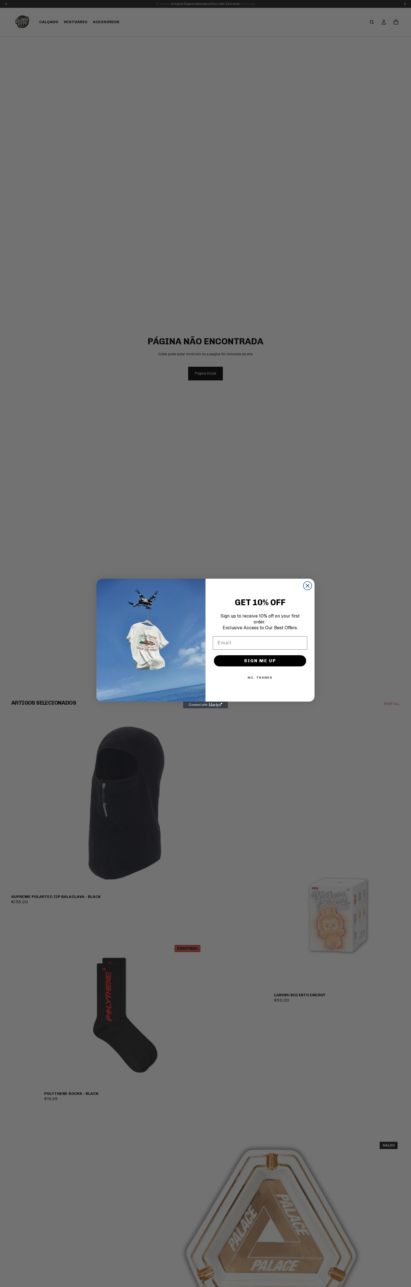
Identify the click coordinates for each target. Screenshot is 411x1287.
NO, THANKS (260, 678)
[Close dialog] (307, 585)
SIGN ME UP (260, 660)
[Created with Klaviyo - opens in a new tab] (205, 705)
